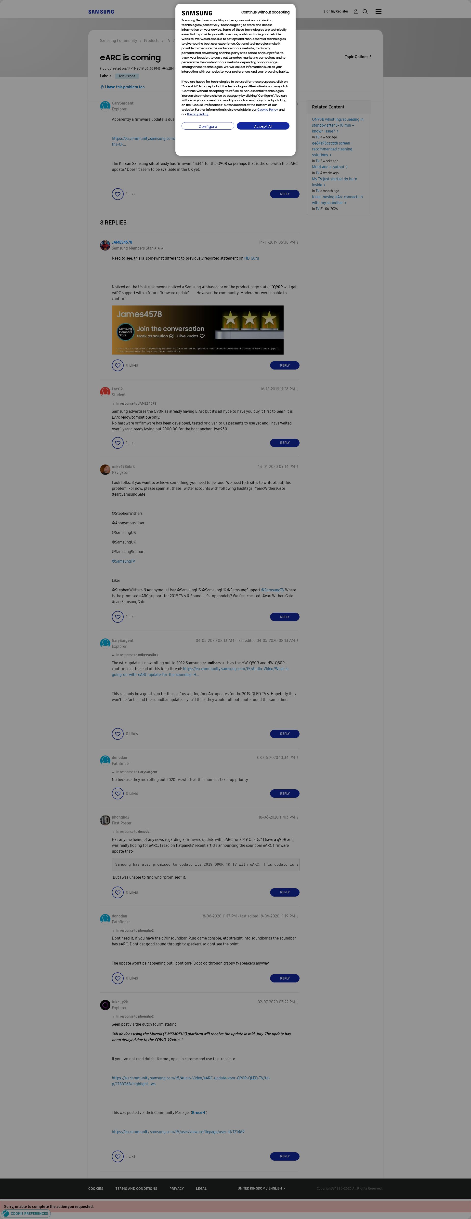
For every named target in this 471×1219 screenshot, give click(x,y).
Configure (208, 127)
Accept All (263, 127)
